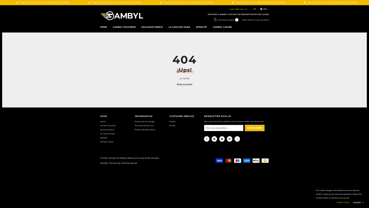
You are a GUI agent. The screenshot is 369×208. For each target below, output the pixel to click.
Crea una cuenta (262, 20)
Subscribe (254, 128)
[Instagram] (214, 139)
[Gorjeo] (237, 139)
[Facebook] (206, 139)
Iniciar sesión (248, 20)
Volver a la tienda (184, 84)
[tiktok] (222, 139)
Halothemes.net (129, 163)
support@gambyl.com (238, 9)
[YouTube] (229, 139)
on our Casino (261, 14)
